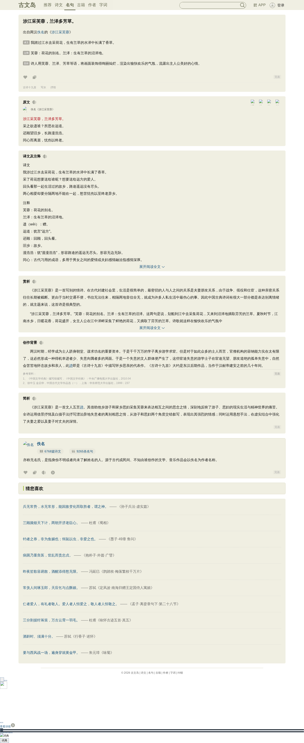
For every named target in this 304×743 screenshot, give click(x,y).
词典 (4, 740)
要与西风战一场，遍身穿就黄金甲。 (51, 653)
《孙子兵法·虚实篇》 (134, 506)
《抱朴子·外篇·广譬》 (99, 555)
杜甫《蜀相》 (99, 523)
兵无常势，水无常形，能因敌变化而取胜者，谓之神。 (65, 506)
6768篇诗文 (53, 451)
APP (262, 5)
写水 (43, 87)
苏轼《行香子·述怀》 (80, 636)
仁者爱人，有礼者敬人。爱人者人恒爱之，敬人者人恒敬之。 (71, 604)
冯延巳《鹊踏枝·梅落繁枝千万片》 (116, 571)
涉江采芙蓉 (60, 32)
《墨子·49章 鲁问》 (122, 539)
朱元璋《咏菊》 (101, 653)
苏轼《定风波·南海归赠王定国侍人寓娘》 (121, 588)
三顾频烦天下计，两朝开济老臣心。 (51, 523)
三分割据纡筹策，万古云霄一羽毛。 (51, 620)
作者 (92, 5)
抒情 (53, 87)
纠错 (180, 672)
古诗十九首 (29, 87)
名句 (70, 5)
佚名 (40, 32)
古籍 (81, 5)
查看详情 (5, 726)
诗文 (59, 5)
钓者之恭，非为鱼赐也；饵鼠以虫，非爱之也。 (60, 539)
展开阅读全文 (150, 267)
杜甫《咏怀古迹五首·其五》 (111, 620)
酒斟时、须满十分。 (39, 636)
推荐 (48, 5)
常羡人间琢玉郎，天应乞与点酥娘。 (51, 588)
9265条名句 (85, 451)
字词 (103, 5)
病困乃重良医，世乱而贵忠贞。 (48, 555)
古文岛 (27, 5)
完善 (277, 76)
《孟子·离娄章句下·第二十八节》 (154, 604)
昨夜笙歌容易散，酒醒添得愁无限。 (51, 571)
